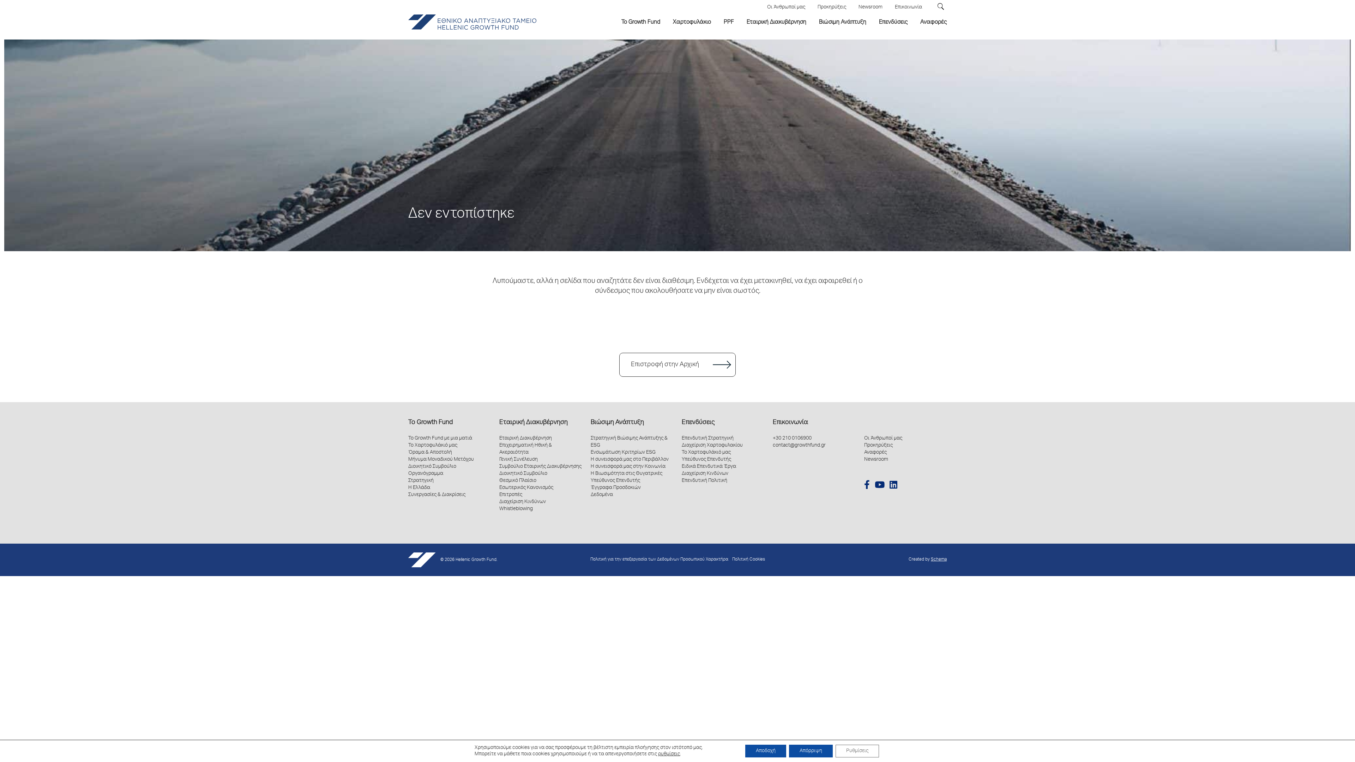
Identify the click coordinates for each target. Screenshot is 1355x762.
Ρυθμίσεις (857, 751)
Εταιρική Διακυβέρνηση (533, 422)
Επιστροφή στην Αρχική (665, 365)
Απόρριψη (811, 751)
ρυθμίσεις (669, 754)
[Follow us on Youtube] (880, 486)
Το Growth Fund (430, 422)
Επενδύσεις (698, 422)
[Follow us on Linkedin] (893, 486)
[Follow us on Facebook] (867, 486)
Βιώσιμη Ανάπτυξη (617, 422)
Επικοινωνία (790, 422)
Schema (939, 559)
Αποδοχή (766, 751)
